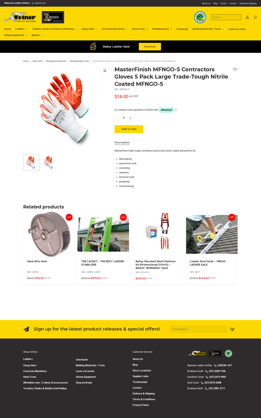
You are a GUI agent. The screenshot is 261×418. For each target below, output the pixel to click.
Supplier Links (141, 376)
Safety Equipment (86, 376)
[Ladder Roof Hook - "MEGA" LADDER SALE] (212, 234)
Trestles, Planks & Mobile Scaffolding (44, 388)
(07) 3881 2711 (216, 388)
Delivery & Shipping (144, 393)
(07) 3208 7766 (217, 371)
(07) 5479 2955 (217, 376)
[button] (150, 46)
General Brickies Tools (79, 61)
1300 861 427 (40, 3)
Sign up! (232, 329)
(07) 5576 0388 (212, 382)
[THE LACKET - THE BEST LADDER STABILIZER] (103, 234)
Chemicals (82, 359)
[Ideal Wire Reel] (49, 234)
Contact (137, 387)
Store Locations (142, 370)
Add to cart (128, 129)
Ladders (28, 359)
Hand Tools (37, 61)
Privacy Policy (141, 405)
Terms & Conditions (144, 399)
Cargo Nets (29, 365)
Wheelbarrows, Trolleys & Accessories (45, 382)
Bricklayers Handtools (56, 61)
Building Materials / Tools (90, 365)
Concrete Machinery (35, 371)
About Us (138, 359)
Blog (135, 364)
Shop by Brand (84, 382)
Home (26, 61)
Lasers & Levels (85, 371)
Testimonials (140, 382)
